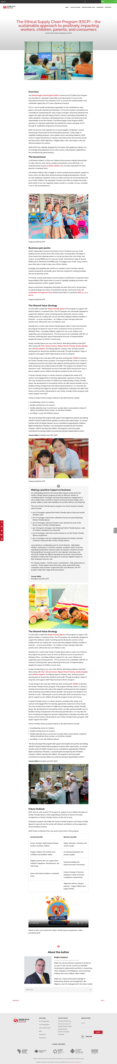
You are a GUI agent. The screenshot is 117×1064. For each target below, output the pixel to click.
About (67, 7)
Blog (40, 1031)
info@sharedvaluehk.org (64, 1021)
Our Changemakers (44, 1024)
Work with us (78, 1062)
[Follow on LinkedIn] (82, 1036)
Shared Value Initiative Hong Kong (56, 33)
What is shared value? (45, 1027)
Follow (89, 1036)
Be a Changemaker (44, 1021)
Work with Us (42, 1037)
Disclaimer (72, 1062)
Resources (108, 7)
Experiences (100, 7)
